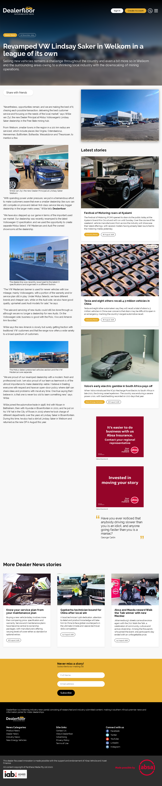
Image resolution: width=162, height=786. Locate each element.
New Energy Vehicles (94, 402)
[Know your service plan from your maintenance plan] (27, 589)
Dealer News (10, 35)
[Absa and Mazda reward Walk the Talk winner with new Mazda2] (135, 589)
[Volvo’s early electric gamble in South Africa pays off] (120, 355)
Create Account (135, 11)
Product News (13, 730)
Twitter (114, 735)
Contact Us (61, 730)
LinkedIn (115, 743)
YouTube (115, 739)
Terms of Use (62, 743)
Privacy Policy (62, 740)
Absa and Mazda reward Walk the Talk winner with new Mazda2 (133, 612)
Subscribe (66, 692)
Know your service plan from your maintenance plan (25, 611)
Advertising (61, 737)
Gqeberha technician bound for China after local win (80, 611)
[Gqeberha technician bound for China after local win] (81, 589)
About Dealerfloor (64, 734)
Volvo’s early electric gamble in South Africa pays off (118, 386)
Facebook (115, 731)
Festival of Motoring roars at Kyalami (108, 212)
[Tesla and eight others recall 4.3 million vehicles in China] (120, 270)
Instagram (115, 747)
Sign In (117, 11)
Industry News (92, 234)
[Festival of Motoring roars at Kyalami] (120, 182)
